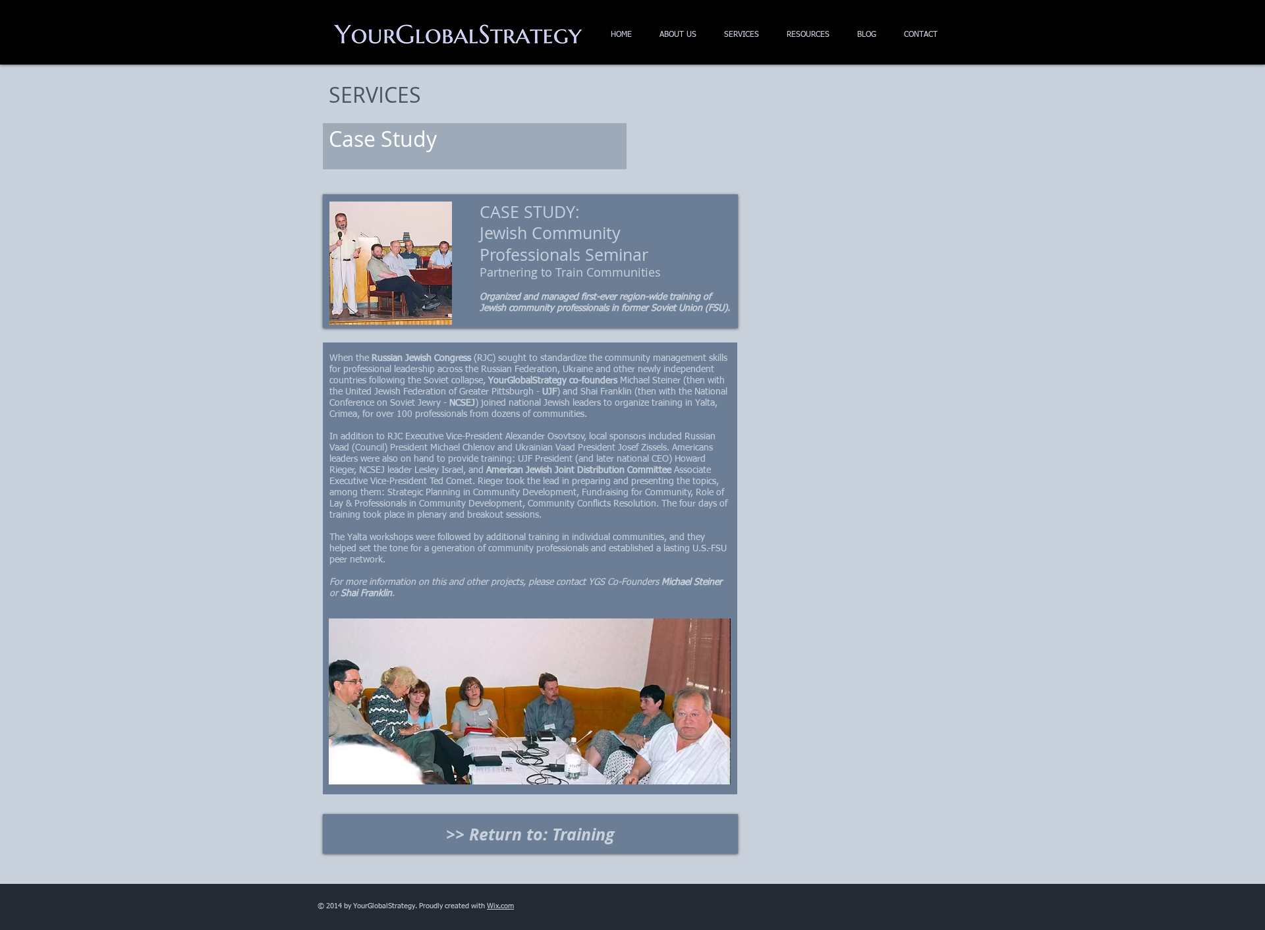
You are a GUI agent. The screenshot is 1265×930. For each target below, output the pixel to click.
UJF (549, 392)
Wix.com (500, 906)
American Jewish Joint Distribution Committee (578, 470)
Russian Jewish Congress (421, 358)
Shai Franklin (366, 593)
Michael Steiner (691, 582)
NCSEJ (462, 403)
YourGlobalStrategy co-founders (552, 380)
